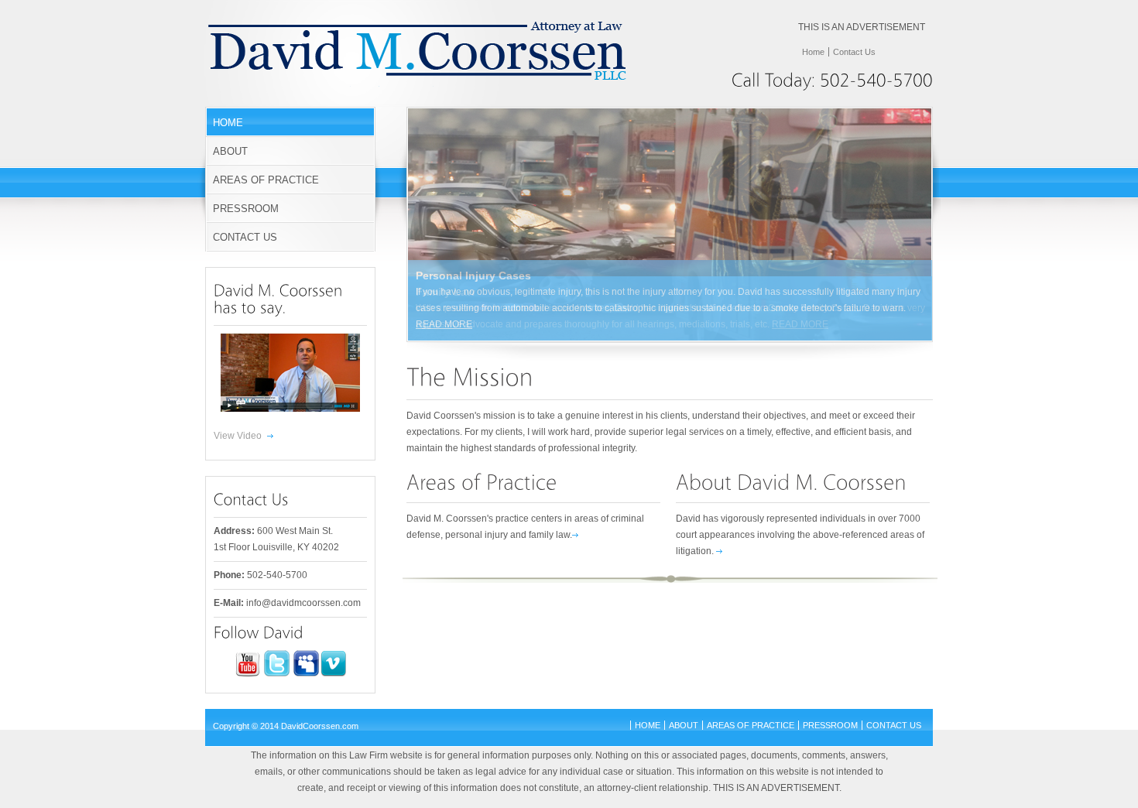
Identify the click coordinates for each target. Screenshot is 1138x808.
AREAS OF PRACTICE (266, 180)
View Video (238, 435)
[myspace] (306, 674)
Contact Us (854, 51)
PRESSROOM (246, 208)
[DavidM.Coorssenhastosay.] (280, 299)
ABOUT (230, 151)
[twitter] (276, 674)
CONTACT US (245, 237)
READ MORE (444, 324)
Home (813, 51)
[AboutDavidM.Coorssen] (791, 481)
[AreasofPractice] (481, 481)
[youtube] (247, 674)
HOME (228, 122)
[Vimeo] (333, 674)
